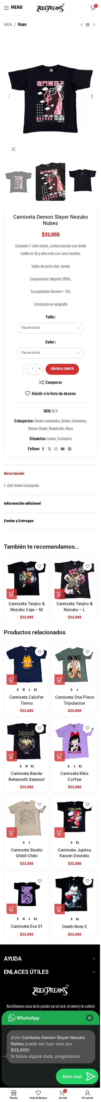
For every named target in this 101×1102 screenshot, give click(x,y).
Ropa (22, 24)
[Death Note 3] (74, 894)
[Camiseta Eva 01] (26, 894)
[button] (9, 96)
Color (49, 342)
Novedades (56, 428)
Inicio (8, 24)
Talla (50, 317)
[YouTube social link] (62, 449)
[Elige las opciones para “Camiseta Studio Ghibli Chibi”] (11, 832)
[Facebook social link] (43, 449)
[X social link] (49, 449)
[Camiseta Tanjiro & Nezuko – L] (74, 579)
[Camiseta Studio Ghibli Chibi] (26, 817)
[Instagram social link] (56, 449)
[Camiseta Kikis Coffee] (74, 741)
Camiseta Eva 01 (26, 926)
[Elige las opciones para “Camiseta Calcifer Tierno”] (11, 679)
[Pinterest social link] (69, 449)
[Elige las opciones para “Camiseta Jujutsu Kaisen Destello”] (59, 832)
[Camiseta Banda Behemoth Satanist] (26, 741)
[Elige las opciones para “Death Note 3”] (59, 909)
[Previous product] (81, 25)
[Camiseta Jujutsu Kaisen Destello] (74, 817)
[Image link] (50, 990)
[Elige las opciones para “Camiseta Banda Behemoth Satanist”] (11, 756)
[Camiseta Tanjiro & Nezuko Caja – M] (26, 579)
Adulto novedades (47, 421)
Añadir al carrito (62, 369)
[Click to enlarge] (13, 149)
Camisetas (78, 421)
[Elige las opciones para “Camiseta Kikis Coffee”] (59, 756)
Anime (65, 421)
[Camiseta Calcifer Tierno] (26, 664)
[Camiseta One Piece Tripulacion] (74, 664)
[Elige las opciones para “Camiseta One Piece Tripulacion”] (59, 679)
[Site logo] (50, 7)
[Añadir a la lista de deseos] (39, 566)
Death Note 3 (74, 926)
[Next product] (94, 25)
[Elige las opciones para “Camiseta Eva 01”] (11, 909)
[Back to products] (88, 25)
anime (51, 439)
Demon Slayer (37, 428)
